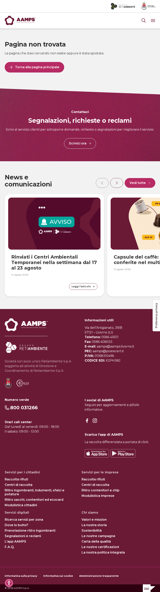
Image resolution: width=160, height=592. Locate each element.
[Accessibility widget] (9, 583)
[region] (80, 235)
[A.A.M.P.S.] (20, 20)
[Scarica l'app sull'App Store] (97, 453)
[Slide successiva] (116, 183)
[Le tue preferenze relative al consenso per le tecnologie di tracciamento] (156, 315)
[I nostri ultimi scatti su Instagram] (94, 421)
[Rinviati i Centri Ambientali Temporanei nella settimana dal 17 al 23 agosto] (54, 224)
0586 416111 (109, 337)
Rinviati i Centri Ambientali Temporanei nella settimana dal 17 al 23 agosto (54, 262)
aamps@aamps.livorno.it (115, 346)
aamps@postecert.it (108, 351)
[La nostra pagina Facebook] (87, 421)
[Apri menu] (143, 20)
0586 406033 (102, 342)
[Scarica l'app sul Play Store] (122, 453)
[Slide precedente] (102, 183)
